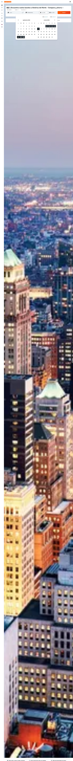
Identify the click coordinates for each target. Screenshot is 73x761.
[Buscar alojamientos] (1, 7)
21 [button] (18, 34)
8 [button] (46, 28)
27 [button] (34, 34)
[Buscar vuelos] (1, 5)
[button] (2, 2)
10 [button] (26, 28)
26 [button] (31, 34)
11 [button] (54, 28)
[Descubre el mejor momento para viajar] (1, 18)
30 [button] (23, 37)
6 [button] (34, 26)
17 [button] (26, 31)
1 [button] (46, 26)
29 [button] (20, 37)
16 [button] (23, 31)
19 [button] (31, 31)
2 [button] (23, 26)
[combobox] (10, 9)
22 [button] (20, 34)
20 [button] (34, 31)
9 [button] (23, 28)
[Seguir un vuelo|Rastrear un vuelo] (1, 16)
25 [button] (29, 34)
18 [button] (29, 31)
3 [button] (26, 26)
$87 (8, 8)
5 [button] (38, 28)
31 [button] (52, 37)
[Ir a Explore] (1, 13)
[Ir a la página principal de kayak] (7, 1)
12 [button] (31, 28)
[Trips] (1, 21)
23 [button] (23, 34)
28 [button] (18, 37)
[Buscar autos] (1, 10)
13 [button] (34, 28)
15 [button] (46, 31)
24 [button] (26, 34)
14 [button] (18, 31)
